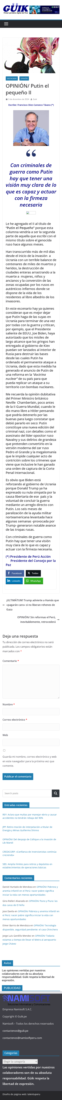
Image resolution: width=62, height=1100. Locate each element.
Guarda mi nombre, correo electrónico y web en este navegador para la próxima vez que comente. (30, 761)
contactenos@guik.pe (15, 1031)
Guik (35, 99)
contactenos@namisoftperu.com (22, 1038)
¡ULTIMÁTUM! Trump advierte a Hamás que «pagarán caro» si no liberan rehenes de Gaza (32, 605)
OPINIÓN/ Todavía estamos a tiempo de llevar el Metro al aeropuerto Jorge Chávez (29, 939)
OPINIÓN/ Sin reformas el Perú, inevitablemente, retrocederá (36, 620)
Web (5, 735)
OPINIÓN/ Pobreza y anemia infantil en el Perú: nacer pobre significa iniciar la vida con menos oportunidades (30, 890)
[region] (44, 10)
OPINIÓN (24, 78)
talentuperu (34, 1094)
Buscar (55, 793)
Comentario (11, 661)
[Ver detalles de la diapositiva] (44, 10)
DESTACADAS (12, 78)
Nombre (9, 704)
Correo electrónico (15, 719)
